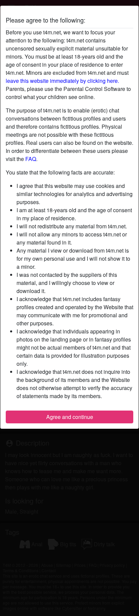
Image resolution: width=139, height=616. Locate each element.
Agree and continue (69, 417)
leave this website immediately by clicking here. (62, 81)
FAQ (30, 159)
